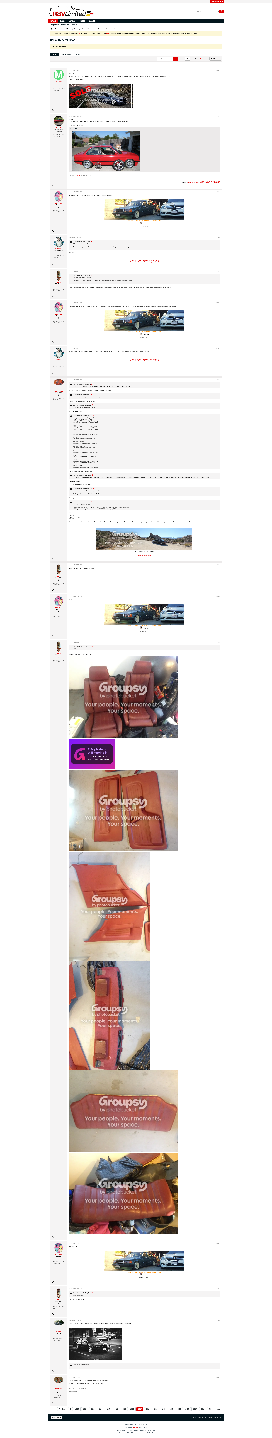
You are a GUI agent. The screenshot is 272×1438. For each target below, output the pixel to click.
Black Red (55, 1417)
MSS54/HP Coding (194, 183)
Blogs (62, 21)
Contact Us (202, 1417)
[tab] (54, 54)
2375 (179, 1409)
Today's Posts (54, 25)
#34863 (218, 192)
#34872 (218, 1243)
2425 (187, 1409)
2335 (171, 1409)
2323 (124, 1409)
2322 (116, 1409)
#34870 (218, 596)
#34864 (218, 237)
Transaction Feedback (144, 555)
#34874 (218, 1320)
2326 (147, 1409)
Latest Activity (66, 54)
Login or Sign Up (216, 1)
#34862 (218, 116)
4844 (210, 1409)
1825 (85, 1409)
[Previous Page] (200, 59)
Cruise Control (204, 183)
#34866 (218, 303)
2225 (92, 1409)
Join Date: (56, 88)
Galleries (92, 21)
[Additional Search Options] (218, 11)
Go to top (217, 1417)
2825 (195, 1409)
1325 (77, 1409)
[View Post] (91, 241)
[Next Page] (204, 59)
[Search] (221, 11)
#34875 (218, 1377)
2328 (163, 1409)
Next (218, 1409)
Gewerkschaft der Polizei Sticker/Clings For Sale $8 (144, 262)
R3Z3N (79, 175)
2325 (140, 1409)
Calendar (74, 25)
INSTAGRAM (156, 260)
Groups (82, 21)
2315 (108, 1409)
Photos (78, 54)
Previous (62, 1409)
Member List (65, 25)
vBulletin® (136, 1427)
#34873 (218, 1288)
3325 (203, 1409)
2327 (155, 1409)
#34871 (218, 642)
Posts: (54, 90)
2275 (100, 1409)
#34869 (218, 565)
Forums (53, 21)
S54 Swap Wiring (215, 183)
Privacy (210, 1417)
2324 (132, 1409)
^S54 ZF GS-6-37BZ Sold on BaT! (210, 181)
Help (194, 1417)
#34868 (218, 380)
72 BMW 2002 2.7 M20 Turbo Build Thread (141, 260)
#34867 (218, 348)
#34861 (218, 70)
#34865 (218, 271)
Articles (72, 21)
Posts (54, 54)
